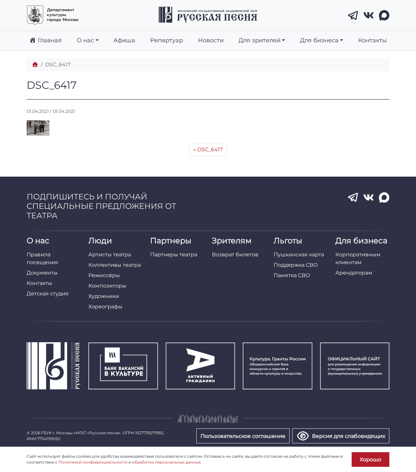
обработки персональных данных (166, 462)
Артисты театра (109, 254)
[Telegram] (353, 15)
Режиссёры (104, 275)
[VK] (368, 15)
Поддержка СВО (296, 265)
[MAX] (384, 15)
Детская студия (48, 293)
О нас (85, 40)
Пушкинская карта (299, 254)
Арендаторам (353, 273)
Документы (42, 273)
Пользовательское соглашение (243, 436)
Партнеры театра (173, 254)
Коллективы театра (114, 265)
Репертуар (166, 40)
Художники (103, 296)
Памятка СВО (292, 275)
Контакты (372, 40)
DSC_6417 (210, 149)
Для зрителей (259, 40)
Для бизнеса (319, 40)
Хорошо (370, 459)
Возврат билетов (235, 254)
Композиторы (107, 286)
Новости (211, 40)
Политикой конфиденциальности (92, 462)
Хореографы (105, 306)
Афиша (124, 40)
